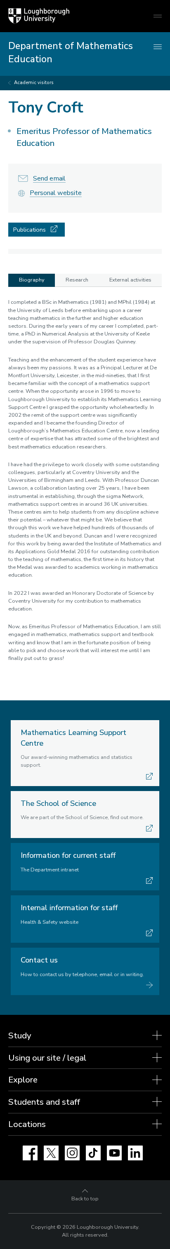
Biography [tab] (32, 280)
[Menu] (157, 47)
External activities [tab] (130, 280)
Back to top (85, 1198)
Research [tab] (77, 280)
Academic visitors (34, 83)
